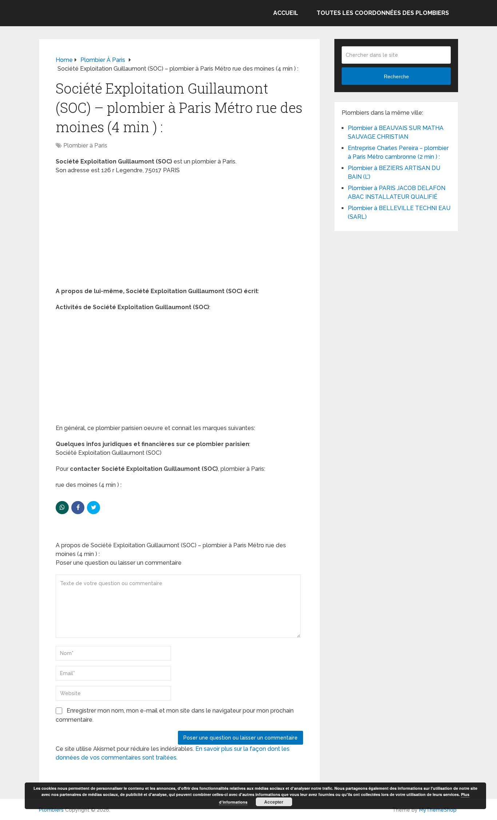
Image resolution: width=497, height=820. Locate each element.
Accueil (285, 12)
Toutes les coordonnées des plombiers (383, 12)
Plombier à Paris (85, 145)
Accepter (273, 802)
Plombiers (51, 810)
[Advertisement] (179, 233)
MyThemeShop (438, 810)
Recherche (396, 76)
